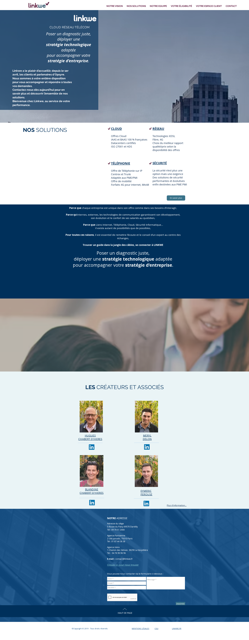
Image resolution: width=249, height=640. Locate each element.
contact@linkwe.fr (124, 558)
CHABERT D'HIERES (91, 493)
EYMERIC (146, 491)
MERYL (147, 435)
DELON (147, 439)
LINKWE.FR (176, 628)
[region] (104, 483)
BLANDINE (91, 489)
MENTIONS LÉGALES (140, 628)
